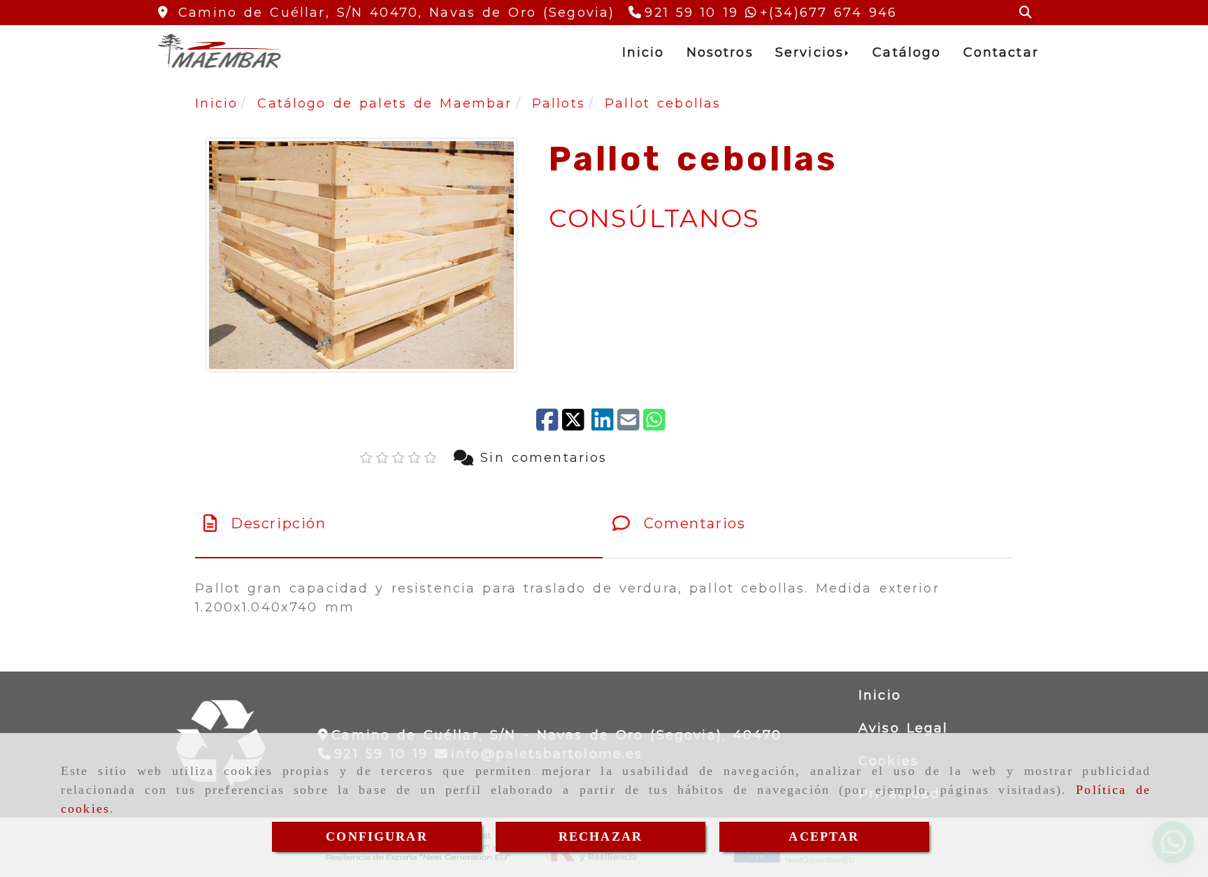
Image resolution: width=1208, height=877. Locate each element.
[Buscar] (1025, 13)
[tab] (399, 523)
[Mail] (628, 421)
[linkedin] (602, 421)
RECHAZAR (600, 836)
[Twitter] (574, 421)
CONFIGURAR (377, 836)
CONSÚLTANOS (654, 218)
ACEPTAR (824, 836)
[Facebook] (547, 421)
